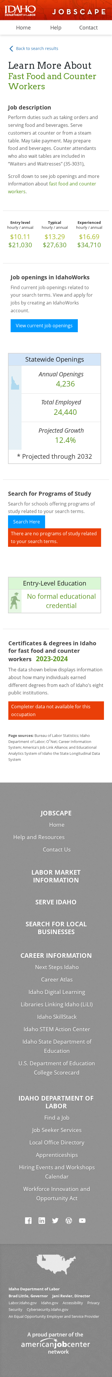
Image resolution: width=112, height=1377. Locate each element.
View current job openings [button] (44, 325)
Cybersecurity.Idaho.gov (47, 1309)
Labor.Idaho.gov (23, 1302)
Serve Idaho (56, 902)
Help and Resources (39, 837)
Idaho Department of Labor (56, 1102)
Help (55, 27)
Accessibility (73, 1302)
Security (15, 1309)
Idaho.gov (49, 1302)
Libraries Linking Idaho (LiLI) (57, 1004)
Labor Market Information (56, 876)
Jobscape (56, 813)
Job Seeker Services (57, 1130)
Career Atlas (57, 979)
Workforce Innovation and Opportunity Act (56, 1193)
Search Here (26, 522)
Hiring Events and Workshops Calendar (57, 1171)
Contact (88, 27)
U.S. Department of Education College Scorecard (56, 1067)
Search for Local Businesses (56, 928)
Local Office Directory (56, 1142)
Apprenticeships (57, 1155)
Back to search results (36, 48)
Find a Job (56, 1117)
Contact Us (57, 849)
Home (23, 27)
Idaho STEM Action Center (57, 1029)
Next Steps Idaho (57, 967)
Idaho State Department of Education (56, 1046)
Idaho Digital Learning (56, 992)
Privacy (93, 1302)
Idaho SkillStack (57, 1017)
